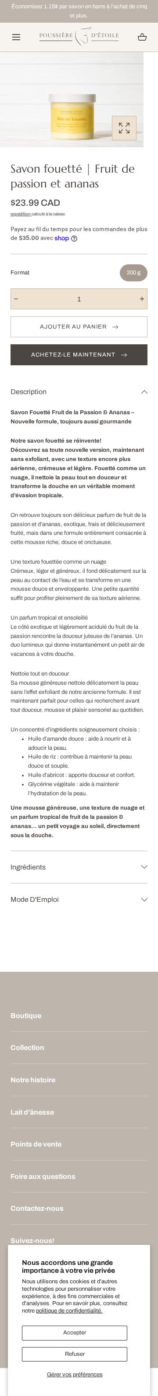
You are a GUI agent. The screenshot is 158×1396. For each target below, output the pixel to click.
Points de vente (36, 1144)
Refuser (75, 1354)
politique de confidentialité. (69, 1311)
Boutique (26, 1015)
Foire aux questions (43, 1176)
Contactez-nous (37, 1208)
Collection (27, 1047)
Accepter (74, 1333)
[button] (16, 36)
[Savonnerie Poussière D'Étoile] (79, 37)
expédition (21, 213)
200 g (133, 273)
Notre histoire (33, 1080)
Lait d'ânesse (32, 1112)
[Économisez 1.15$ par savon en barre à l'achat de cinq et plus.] (79, 11)
